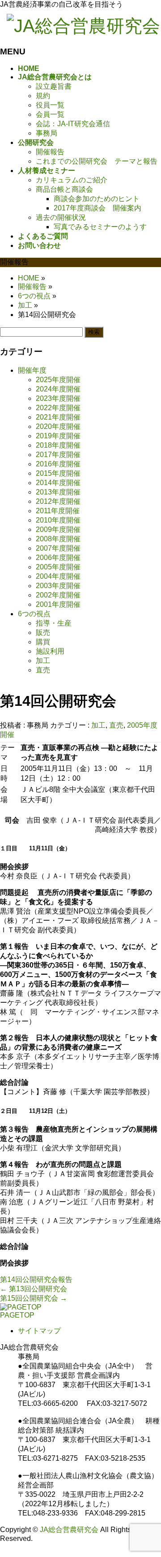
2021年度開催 (58, 417)
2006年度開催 (58, 557)
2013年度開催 (58, 492)
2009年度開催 (58, 529)
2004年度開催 (58, 576)
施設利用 (50, 651)
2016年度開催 (58, 464)
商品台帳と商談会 (64, 189)
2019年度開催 (58, 436)
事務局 (46, 133)
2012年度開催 (58, 501)
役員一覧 (50, 105)
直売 (116, 725)
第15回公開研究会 (33, 1298)
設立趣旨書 (54, 86)
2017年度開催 (58, 454)
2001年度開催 (58, 604)
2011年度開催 (58, 511)
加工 (98, 725)
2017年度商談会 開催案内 (97, 208)
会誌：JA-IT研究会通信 (73, 124)
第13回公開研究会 (33, 1289)
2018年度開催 (58, 445)
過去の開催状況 (61, 217)
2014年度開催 (58, 482)
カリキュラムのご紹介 (71, 180)
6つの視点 (34, 614)
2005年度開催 (58, 567)
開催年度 (32, 370)
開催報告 (50, 152)
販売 (43, 632)
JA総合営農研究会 (69, 1529)
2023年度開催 (58, 398)
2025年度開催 (58, 379)
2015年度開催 (58, 473)
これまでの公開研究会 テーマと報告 (96, 161)
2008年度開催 (58, 539)
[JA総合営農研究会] (83, 26)
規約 (43, 95)
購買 (43, 642)
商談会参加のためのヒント (97, 198)
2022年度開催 (58, 408)
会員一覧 (50, 114)
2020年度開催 (58, 426)
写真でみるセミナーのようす (100, 227)
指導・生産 (54, 623)
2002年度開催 (58, 595)
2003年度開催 (58, 585)
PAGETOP (17, 1315)
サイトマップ (39, 1331)
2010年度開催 (58, 520)
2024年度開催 (58, 389)
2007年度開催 (58, 548)
